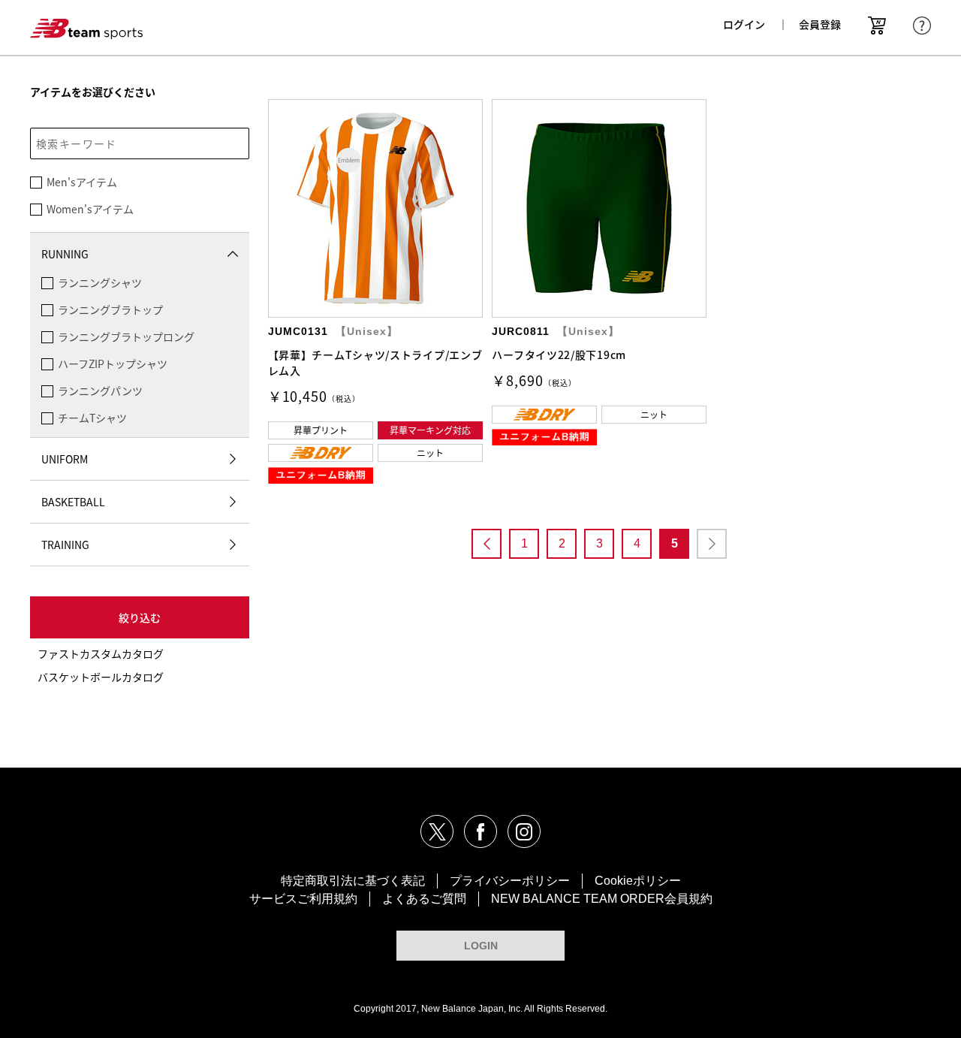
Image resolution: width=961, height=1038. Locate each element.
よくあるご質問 (424, 898)
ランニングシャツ (100, 282)
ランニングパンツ (100, 390)
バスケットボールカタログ (101, 676)
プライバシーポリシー (510, 880)
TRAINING (65, 544)
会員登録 (820, 24)
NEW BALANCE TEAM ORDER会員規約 (601, 898)
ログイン (744, 24)
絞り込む (140, 617)
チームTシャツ (92, 417)
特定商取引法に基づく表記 (353, 880)
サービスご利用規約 (303, 898)
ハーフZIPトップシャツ (112, 363)
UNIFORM (64, 458)
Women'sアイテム (90, 208)
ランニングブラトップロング (126, 336)
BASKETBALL (73, 501)
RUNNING (65, 253)
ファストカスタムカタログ (101, 653)
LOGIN (481, 946)
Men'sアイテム (82, 181)
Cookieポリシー (638, 880)
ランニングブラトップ (110, 309)
